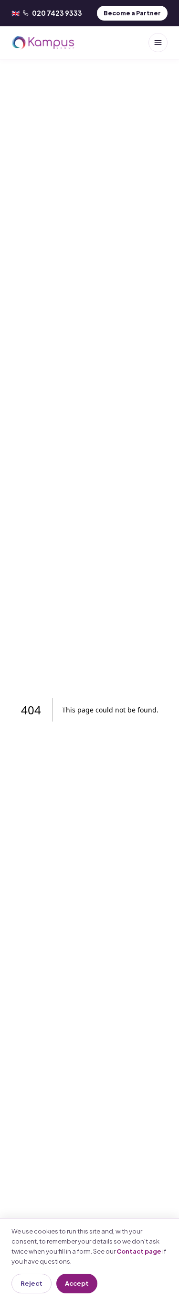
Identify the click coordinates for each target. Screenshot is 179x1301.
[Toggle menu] (158, 42)
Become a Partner (132, 13)
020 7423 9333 (46, 13)
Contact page (138, 1251)
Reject (31, 1283)
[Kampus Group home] (43, 42)
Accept (77, 1283)
